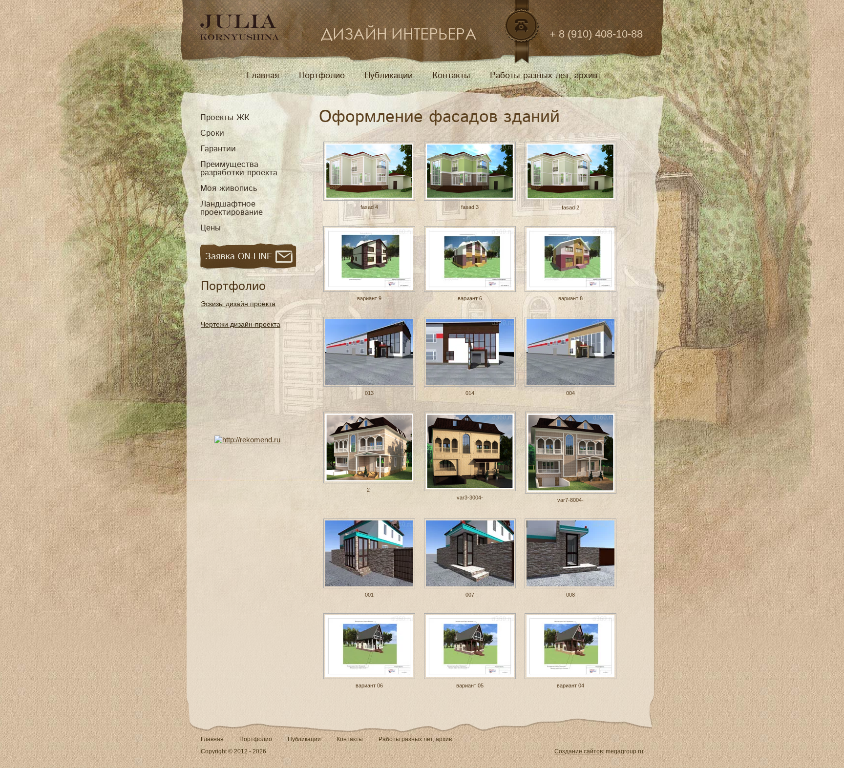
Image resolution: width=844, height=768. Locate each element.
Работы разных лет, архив (543, 75)
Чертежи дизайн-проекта (240, 324)
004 (570, 393)
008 (570, 595)
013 (369, 393)
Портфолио (322, 75)
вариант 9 (369, 298)
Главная (263, 75)
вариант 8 (570, 298)
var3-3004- (470, 497)
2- (369, 490)
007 (469, 595)
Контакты (451, 75)
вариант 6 (470, 298)
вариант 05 (470, 685)
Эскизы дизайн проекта (238, 304)
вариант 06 (369, 685)
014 (469, 393)
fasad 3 (470, 207)
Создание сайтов (578, 751)
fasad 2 (570, 207)
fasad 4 (369, 207)
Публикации (388, 75)
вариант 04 (570, 685)
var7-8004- (570, 500)
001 (369, 595)
